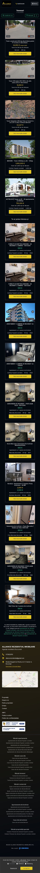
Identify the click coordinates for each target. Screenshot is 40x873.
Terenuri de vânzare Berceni (20, 776)
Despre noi (5, 700)
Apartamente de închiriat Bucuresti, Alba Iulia (20, 816)
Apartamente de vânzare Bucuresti (20, 745)
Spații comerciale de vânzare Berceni (20, 789)
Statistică (21, 863)
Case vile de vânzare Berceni (20, 758)
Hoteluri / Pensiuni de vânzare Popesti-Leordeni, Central (20, 834)
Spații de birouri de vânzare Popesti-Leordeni (20, 798)
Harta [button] (31, 36)
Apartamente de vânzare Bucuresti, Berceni (20, 749)
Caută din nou (8, 15)
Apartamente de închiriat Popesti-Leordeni (20, 809)
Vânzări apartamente (20, 738)
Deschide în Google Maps (13, 666)
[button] (37, 15)
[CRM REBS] (24, 848)
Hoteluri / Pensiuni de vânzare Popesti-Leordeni (20, 831)
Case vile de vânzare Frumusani (20, 769)
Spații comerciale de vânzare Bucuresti (20, 786)
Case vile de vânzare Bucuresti (20, 765)
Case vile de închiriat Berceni (20, 822)
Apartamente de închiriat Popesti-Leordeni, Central (20, 811)
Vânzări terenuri (20, 773)
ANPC (4, 712)
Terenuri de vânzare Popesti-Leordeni (20, 778)
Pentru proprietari (7, 703)
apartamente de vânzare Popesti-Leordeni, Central (20, 632)
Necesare (12, 863)
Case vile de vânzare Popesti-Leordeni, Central (20, 762)
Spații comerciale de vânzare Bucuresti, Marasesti (20, 795)
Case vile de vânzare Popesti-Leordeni (20, 760)
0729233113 (9, 654)
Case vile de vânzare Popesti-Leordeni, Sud (20, 767)
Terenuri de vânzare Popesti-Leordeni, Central (20, 780)
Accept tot (26, 868)
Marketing (30, 863)
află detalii (23, 860)
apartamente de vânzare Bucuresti (14, 634)
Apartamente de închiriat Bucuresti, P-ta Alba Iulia (20, 814)
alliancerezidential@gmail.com (15, 658)
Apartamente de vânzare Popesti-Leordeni (20, 740)
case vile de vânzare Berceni (25, 630)
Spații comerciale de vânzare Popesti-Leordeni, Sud (20, 793)
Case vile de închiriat (20, 820)
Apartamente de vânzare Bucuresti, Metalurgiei (20, 752)
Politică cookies (7, 715)
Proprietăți (5, 697)
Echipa (4, 705)
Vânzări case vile (20, 756)
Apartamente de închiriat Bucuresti (20, 807)
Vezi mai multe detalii (20, 53)
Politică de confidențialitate (10, 718)
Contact (4, 708)
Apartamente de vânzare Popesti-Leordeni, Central (20, 743)
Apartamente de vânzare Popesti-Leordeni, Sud (20, 747)
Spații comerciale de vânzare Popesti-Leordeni (20, 791)
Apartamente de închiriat (20, 805)
